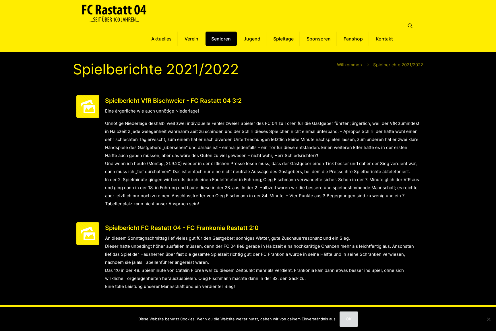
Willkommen (349, 64)
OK (349, 318)
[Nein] (489, 319)
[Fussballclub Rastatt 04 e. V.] (114, 13)
